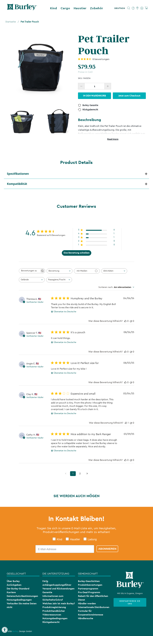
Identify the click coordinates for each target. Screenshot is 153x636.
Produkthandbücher (53, 610)
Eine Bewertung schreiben (76, 253)
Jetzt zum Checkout (129, 95)
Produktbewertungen (90, 584)
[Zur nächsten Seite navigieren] (87, 473)
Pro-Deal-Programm (89, 592)
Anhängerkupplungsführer (56, 584)
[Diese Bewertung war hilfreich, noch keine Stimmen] (125, 321)
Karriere (11, 592)
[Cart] (146, 8)
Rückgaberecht (51, 622)
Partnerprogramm (88, 588)
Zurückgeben (14, 584)
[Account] (142, 8)
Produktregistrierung (54, 607)
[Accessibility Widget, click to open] (4, 630)
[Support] (133, 8)
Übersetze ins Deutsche (65, 312)
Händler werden (87, 603)
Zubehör (96, 8)
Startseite (10, 22)
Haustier (80, 8)
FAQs (45, 581)
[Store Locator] (137, 8)
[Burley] (22, 8)
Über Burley (13, 581)
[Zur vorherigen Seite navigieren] (66, 473)
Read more (112, 139)
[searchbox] (29, 271)
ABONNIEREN (107, 548)
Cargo (65, 8)
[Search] (129, 8)
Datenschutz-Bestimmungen (22, 596)
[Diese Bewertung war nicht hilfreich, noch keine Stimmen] (131, 321)
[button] (120, 8)
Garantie (47, 592)
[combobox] (59, 271)
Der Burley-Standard (18, 588)
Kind (53, 8)
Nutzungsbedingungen (19, 599)
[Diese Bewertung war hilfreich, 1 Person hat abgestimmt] (126, 422)
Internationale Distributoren (93, 607)
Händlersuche (85, 618)
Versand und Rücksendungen (58, 588)
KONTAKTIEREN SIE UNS (130, 602)
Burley (15, 631)
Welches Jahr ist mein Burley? (58, 603)
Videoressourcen (51, 614)
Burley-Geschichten (89, 581)
